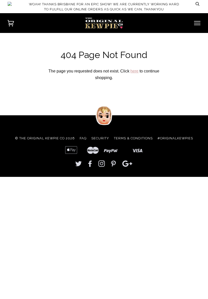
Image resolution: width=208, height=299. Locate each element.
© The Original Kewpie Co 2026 (45, 138)
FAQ (83, 138)
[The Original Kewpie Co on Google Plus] (127, 165)
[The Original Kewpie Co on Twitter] (78, 165)
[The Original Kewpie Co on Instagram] (101, 165)
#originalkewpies (175, 138)
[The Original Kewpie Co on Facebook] (90, 165)
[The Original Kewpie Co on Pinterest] (113, 165)
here (134, 71)
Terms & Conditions (133, 138)
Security (100, 138)
